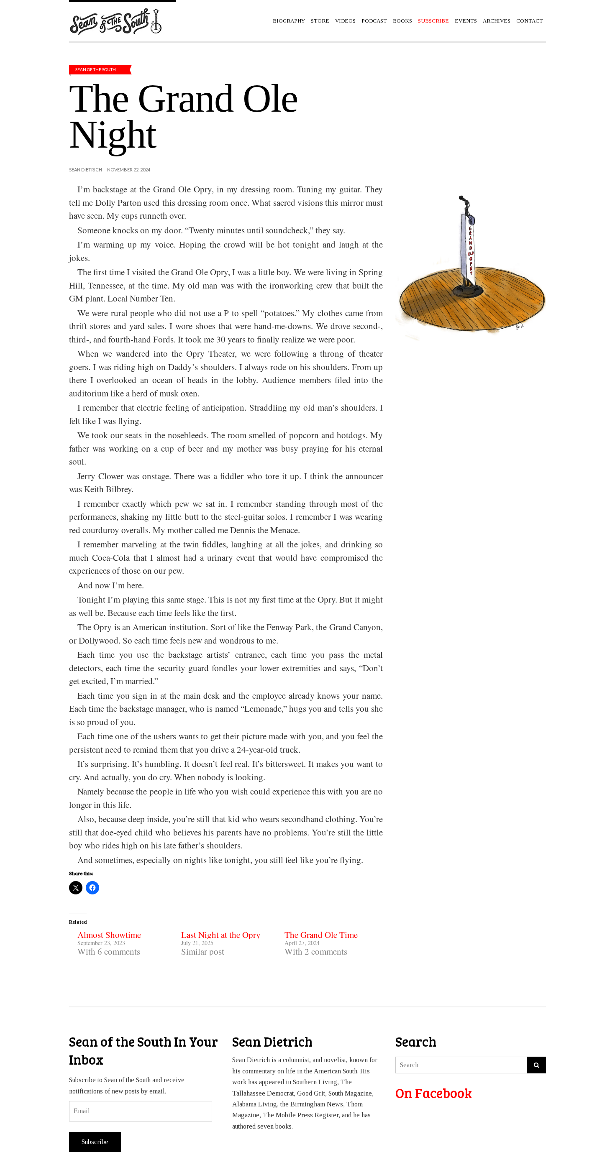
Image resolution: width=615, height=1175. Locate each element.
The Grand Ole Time (321, 934)
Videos (345, 21)
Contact (529, 21)
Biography (289, 21)
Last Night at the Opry (221, 934)
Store (320, 21)
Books (402, 21)
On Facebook (433, 1093)
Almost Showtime (109, 934)
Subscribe (95, 1141)
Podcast (374, 21)
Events (466, 21)
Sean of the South (95, 69)
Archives (496, 21)
